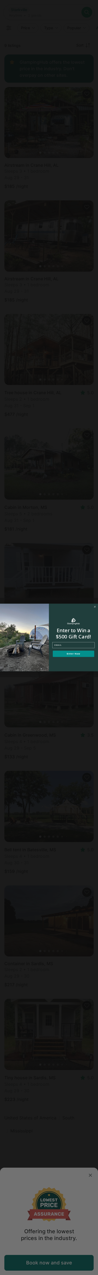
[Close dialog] (95, 607)
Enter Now (73, 654)
